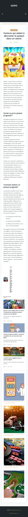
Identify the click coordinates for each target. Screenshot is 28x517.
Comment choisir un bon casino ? (10, 498)
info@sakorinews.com (15, 510)
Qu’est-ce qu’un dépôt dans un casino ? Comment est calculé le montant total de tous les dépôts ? (13, 312)
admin (11, 42)
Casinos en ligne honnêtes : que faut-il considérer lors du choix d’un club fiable (13, 335)
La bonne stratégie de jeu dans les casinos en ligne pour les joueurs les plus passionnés (14, 467)
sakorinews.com (14, 513)
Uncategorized (14, 30)
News (14, 5)
